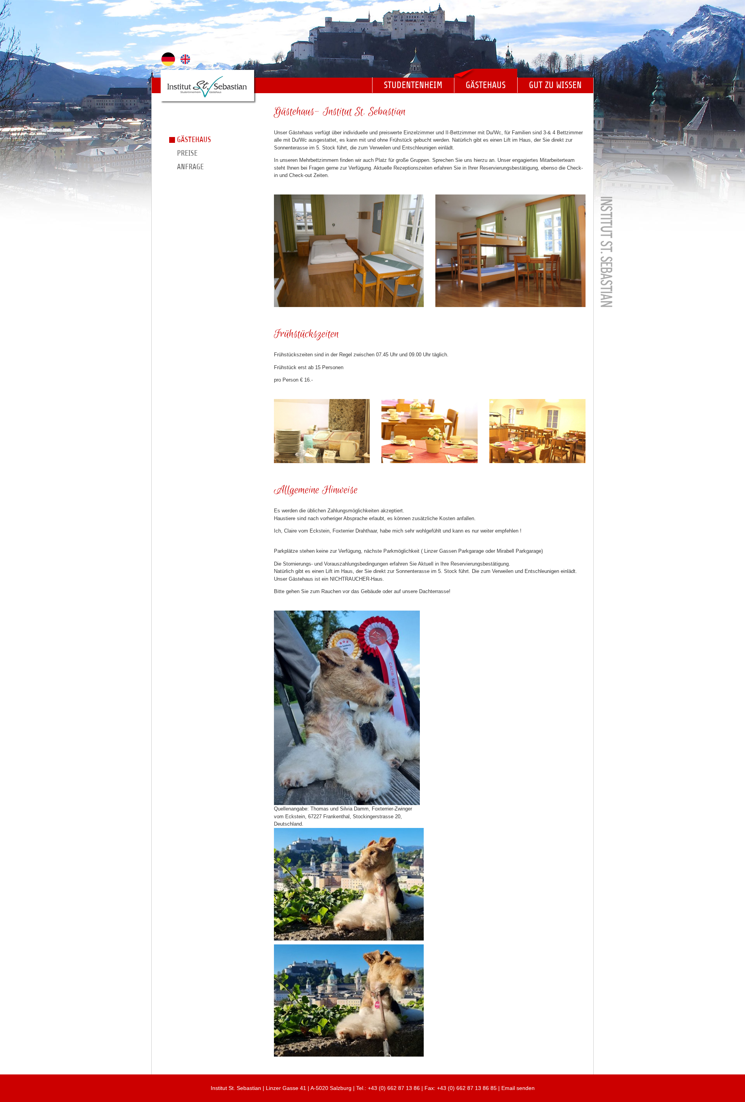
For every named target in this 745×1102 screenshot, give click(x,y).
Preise (187, 153)
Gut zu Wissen (555, 85)
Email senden (518, 1088)
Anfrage (190, 166)
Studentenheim (413, 85)
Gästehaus (486, 85)
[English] (183, 59)
